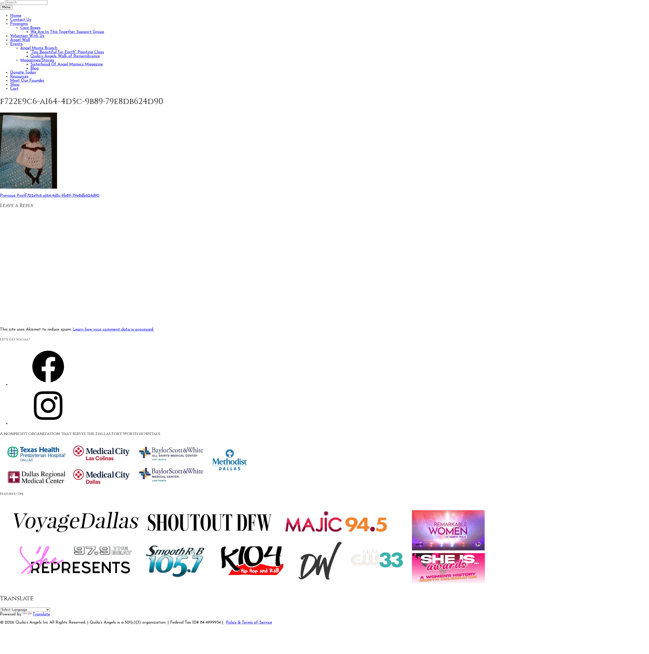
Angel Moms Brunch (38, 48)
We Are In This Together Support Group (67, 32)
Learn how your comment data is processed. (113, 330)
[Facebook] (48, 385)
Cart (14, 89)
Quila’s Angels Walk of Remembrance (65, 56)
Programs (19, 24)
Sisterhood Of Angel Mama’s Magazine (66, 64)
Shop (15, 85)
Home (15, 16)
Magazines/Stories (37, 60)
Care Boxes (30, 28)
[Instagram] (48, 424)
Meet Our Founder (27, 81)
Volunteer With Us (27, 36)
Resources (19, 77)
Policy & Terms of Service (249, 623)
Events (16, 44)
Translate (41, 614)
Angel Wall (20, 40)
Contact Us (20, 20)
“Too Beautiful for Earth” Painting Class (67, 52)
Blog (34, 68)
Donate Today (23, 72)
